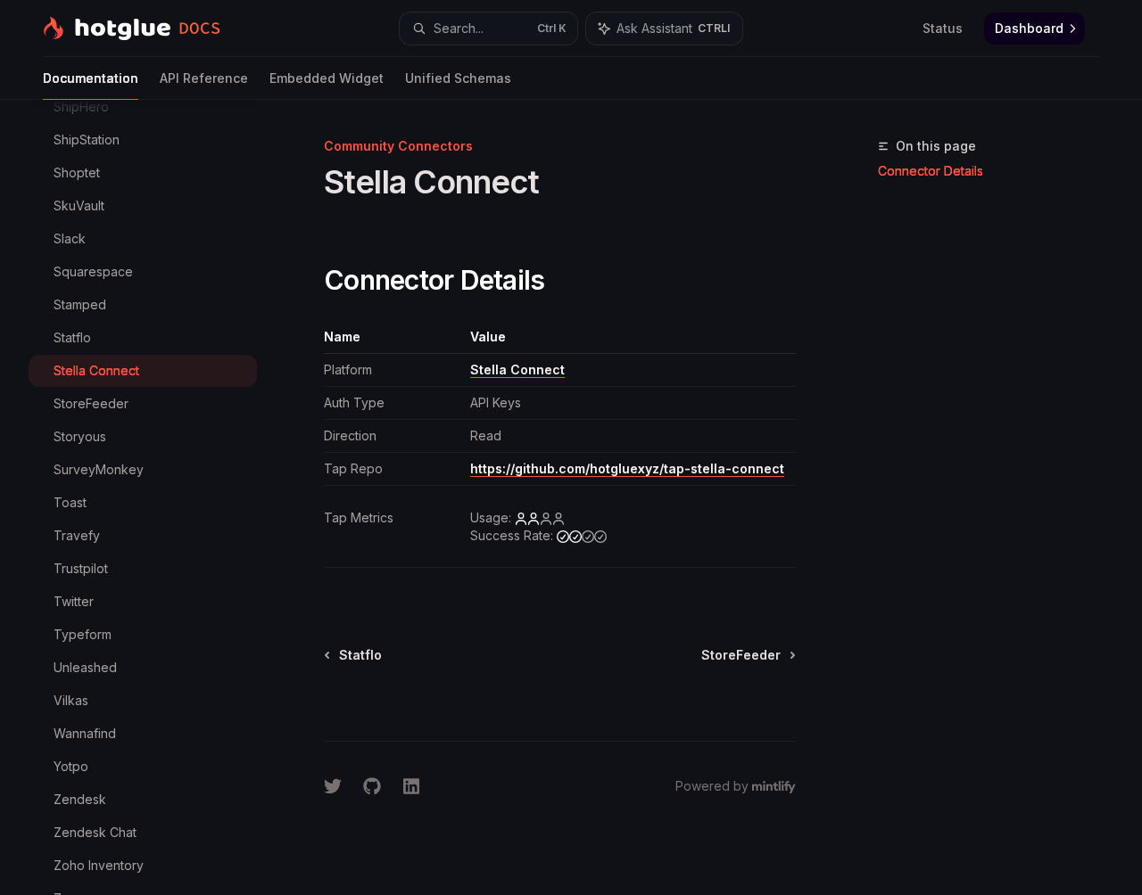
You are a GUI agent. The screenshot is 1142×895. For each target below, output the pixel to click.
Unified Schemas (458, 78)
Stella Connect (517, 369)
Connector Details (930, 170)
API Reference (204, 78)
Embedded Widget (326, 78)
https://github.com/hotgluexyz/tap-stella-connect (627, 468)
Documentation (90, 78)
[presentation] (157, 497)
